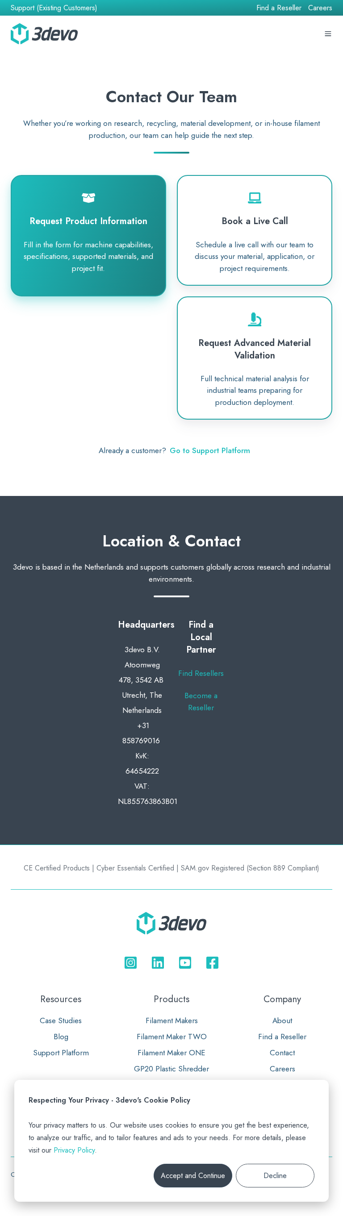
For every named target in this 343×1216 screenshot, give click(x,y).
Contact (282, 1052)
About (282, 1020)
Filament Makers (172, 1020)
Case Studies (61, 1020)
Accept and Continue (193, 1175)
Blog (61, 1036)
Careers (320, 8)
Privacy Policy (74, 1150)
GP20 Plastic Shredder (171, 1068)
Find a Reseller (278, 8)
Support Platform (61, 1052)
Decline (275, 1175)
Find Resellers (201, 673)
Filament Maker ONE (171, 1052)
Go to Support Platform (210, 450)
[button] (310, 33)
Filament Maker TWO (172, 1036)
